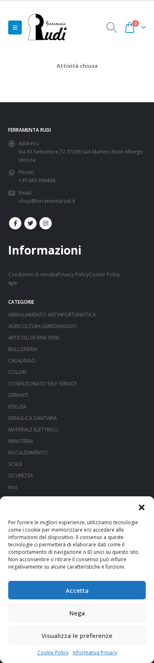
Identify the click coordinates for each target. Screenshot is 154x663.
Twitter (30, 223)
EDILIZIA (17, 406)
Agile (12, 283)
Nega (77, 613)
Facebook (15, 223)
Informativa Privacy (95, 652)
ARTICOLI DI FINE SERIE (34, 337)
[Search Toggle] (112, 27)
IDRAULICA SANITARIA (32, 418)
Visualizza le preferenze (77, 635)
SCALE (15, 464)
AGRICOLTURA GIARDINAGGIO (42, 326)
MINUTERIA (20, 441)
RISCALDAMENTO (28, 452)
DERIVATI (18, 395)
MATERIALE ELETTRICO (33, 429)
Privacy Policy (73, 274)
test (12, 487)
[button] (142, 506)
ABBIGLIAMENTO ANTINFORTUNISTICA (52, 314)
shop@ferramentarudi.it (46, 200)
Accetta (77, 590)
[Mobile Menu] (15, 27)
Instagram (45, 223)
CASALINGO (21, 360)
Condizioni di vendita (32, 274)
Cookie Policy (53, 652)
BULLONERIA (22, 349)
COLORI (17, 372)
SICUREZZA (20, 475)
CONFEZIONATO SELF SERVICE (42, 383)
